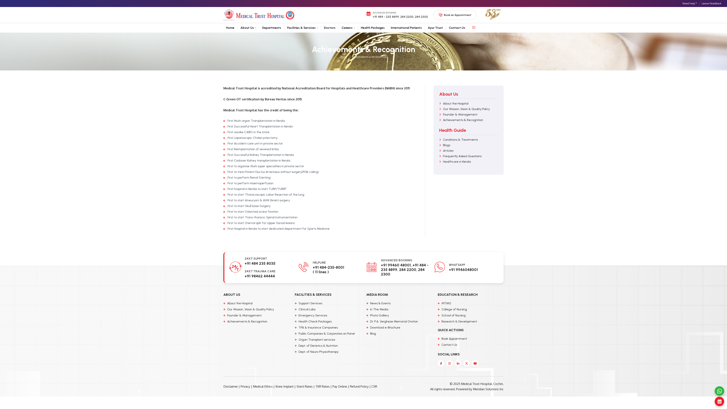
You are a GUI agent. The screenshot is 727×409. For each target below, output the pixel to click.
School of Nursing (454, 315)
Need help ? (690, 3)
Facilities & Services (301, 28)
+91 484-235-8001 (328, 267)
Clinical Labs (307, 309)
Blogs (446, 145)
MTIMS (446, 303)
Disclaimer (230, 386)
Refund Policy (359, 386)
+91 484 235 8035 (260, 263)
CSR (374, 386)
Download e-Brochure (385, 327)
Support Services (310, 303)
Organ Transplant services (317, 339)
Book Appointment (454, 338)
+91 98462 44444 (260, 276)
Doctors (329, 28)
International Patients (406, 28)
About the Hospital (455, 103)
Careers (347, 28)
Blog (373, 333)
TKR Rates (322, 386)
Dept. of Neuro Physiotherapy (319, 352)
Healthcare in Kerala (457, 161)
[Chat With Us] (719, 391)
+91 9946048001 (463, 269)
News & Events (380, 303)
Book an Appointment (457, 15)
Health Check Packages (315, 321)
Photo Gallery (379, 315)
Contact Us (457, 28)
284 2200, (406, 17)
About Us (247, 28)
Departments (271, 28)
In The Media (379, 309)
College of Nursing (454, 309)
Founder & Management (460, 114)
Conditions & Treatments (460, 139)
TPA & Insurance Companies (318, 327)
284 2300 (421, 17)
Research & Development (459, 321)
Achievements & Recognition (369, 57)
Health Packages (373, 28)
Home (230, 28)
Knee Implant (284, 386)
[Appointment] (719, 401)
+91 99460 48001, (396, 265)
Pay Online (339, 386)
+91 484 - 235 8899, (386, 17)
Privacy (245, 386)
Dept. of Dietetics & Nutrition (318, 345)
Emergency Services (313, 315)
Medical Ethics (263, 386)
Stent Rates (304, 386)
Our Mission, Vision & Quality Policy (466, 109)
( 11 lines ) (321, 272)
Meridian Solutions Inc (488, 389)
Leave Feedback (711, 3)
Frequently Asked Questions (462, 156)
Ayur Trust (435, 28)
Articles (448, 150)
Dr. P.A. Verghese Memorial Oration (394, 321)
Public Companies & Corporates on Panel (327, 333)
